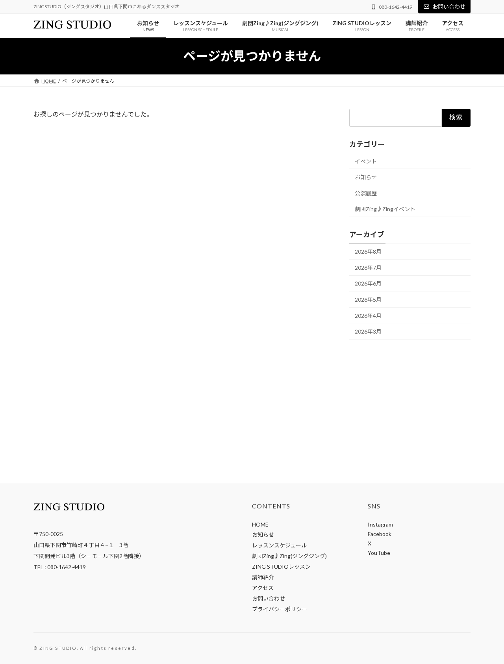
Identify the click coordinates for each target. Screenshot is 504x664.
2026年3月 (368, 331)
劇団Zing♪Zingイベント (385, 209)
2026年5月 (368, 299)
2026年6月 (368, 283)
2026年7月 (368, 267)
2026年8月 (368, 251)
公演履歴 (366, 193)
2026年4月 (368, 315)
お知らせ (366, 177)
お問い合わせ (448, 6)
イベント (366, 161)
